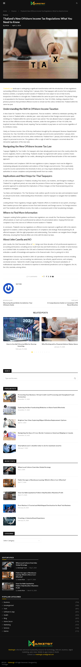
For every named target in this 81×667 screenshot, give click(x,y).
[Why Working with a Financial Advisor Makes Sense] (60, 329)
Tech (41, 609)
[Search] (77, 3)
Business (41, 602)
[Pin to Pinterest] (50, 276)
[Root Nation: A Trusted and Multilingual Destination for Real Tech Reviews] (9, 508)
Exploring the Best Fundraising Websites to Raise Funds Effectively (41, 407)
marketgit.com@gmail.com (44, 654)
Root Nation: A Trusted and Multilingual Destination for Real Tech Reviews (44, 505)
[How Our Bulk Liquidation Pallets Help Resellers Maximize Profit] (9, 496)
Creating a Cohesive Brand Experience (31, 518)
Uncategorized (41, 605)
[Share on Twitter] (48, 276)
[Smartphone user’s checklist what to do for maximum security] (9, 449)
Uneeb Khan (21, 579)
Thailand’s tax (7, 88)
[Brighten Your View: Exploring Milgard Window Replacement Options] (9, 423)
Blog (41, 618)
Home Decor (41, 621)
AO (34, 244)
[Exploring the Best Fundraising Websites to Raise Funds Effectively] (9, 410)
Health (41, 615)
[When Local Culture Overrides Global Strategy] (9, 470)
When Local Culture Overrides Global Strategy (34, 467)
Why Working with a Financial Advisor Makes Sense (60, 344)
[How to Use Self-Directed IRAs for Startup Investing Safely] (21, 329)
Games (41, 631)
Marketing (41, 625)
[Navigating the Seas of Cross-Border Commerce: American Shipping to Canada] (9, 436)
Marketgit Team (22, 568)
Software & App (41, 612)
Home (5, 11)
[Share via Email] (53, 276)
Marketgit (11, 650)
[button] (6, 335)
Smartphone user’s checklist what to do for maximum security (39, 446)
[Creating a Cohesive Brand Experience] (9, 521)
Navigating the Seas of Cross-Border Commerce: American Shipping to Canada (45, 433)
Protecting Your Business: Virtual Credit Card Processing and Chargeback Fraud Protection (46, 396)
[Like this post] (44, 276)
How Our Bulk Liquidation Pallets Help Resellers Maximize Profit (40, 493)
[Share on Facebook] (46, 276)
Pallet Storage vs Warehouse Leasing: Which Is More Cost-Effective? (42, 480)
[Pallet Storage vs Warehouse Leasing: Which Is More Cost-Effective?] (9, 483)
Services (41, 628)
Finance (13, 11)
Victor (7, 25)
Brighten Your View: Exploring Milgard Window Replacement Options (42, 420)
